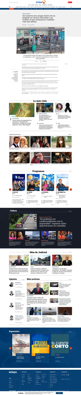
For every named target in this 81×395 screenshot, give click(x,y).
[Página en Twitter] (66, 375)
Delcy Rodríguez (36, 8)
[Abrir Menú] (10, 7)
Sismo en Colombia (15, 118)
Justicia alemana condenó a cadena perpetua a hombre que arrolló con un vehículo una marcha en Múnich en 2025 (40, 271)
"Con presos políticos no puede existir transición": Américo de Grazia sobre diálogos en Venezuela (64, 294)
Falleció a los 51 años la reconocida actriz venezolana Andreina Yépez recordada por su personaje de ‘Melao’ (64, 117)
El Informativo (61, 192)
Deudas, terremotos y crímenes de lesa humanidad (19, 318)
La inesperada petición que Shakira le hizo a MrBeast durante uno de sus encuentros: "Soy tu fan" (64, 126)
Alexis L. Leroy (19, 311)
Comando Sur (27, 240)
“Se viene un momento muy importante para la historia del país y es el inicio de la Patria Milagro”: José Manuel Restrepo (65, 302)
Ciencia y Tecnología (23, 381)
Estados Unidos (11, 385)
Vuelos (60, 282)
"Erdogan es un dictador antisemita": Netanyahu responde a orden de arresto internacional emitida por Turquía (62, 271)
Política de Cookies (39, 393)
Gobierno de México (61, 316)
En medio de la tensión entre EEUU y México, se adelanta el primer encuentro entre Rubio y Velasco (62, 202)
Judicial (29, 376)
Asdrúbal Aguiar (18, 282)
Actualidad (23, 374)
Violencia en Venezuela (26, 13)
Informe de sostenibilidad (53, 379)
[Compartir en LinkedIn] (43, 61)
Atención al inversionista (53, 377)
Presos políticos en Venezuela (48, 8)
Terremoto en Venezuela (25, 8)
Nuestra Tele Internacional (29, 378)
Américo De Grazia (62, 290)
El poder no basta (18, 284)
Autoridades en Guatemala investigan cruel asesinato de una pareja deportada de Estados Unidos (34, 319)
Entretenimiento (30, 380)
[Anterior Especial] (10, 348)
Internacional (11, 387)
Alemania (32, 266)
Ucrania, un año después (40, 357)
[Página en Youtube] (68, 375)
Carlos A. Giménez (61, 240)
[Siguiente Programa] (71, 189)
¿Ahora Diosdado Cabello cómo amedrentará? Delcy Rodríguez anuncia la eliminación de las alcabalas (47, 244)
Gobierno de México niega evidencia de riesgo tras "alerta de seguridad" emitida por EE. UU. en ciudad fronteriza (64, 319)
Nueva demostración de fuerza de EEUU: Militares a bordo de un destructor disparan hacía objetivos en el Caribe (32, 244)
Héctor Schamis (19, 322)
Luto (58, 113)
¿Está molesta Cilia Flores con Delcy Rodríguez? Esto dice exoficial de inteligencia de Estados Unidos (15, 244)
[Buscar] (71, 7)
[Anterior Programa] (10, 189)
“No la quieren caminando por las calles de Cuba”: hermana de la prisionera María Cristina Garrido (47, 202)
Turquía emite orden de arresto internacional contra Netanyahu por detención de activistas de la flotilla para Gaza (18, 271)
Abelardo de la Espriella (43, 113)
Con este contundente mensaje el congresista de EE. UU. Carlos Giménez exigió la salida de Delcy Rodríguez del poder (64, 244)
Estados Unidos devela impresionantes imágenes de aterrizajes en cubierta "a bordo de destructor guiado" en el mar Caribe (49, 320)
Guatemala (28, 316)
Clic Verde (37, 374)
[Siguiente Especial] (71, 348)
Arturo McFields (18, 291)
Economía (23, 376)
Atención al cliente (52, 376)
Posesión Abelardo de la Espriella (64, 298)
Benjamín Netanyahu (12, 266)
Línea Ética (51, 384)
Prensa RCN (51, 385)
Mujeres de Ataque (44, 381)
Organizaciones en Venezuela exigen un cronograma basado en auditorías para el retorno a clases (33, 202)
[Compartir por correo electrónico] (44, 61)
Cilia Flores (11, 240)
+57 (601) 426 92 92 (67, 379)
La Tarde (29, 192)
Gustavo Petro (41, 123)
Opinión (13, 279)
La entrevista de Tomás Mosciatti (38, 378)
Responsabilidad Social (53, 374)
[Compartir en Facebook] (40, 61)
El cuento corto (60, 357)
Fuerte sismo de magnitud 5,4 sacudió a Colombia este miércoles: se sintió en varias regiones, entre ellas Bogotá (21, 122)
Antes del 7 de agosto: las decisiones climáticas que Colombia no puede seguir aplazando (19, 307)
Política (29, 374)
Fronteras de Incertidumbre (20, 357)
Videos (13, 210)
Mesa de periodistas (37, 382)
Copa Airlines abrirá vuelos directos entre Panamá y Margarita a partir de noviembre (65, 286)
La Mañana (44, 192)
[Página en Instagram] (64, 375)
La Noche (15, 192)
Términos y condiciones (44, 392)
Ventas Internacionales (53, 382)
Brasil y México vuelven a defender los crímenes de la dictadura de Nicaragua (20, 294)
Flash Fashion (43, 376)
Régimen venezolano (44, 240)
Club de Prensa (44, 374)
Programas (29, 382)
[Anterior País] (71, 8)
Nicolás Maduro (56, 8)
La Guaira (31, 8)
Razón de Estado (38, 384)
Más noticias (33, 279)
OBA (50, 387)
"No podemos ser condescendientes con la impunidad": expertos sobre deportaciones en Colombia (52, 222)
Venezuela (10, 382)
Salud (22, 382)
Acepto (59, 393)
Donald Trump (41, 8)
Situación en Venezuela (19, 315)
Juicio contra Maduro (18, 8)
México (10, 384)
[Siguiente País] (71, 9)
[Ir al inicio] (14, 373)
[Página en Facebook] (62, 375)
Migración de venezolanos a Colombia (45, 217)
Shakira (59, 123)
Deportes (23, 377)
